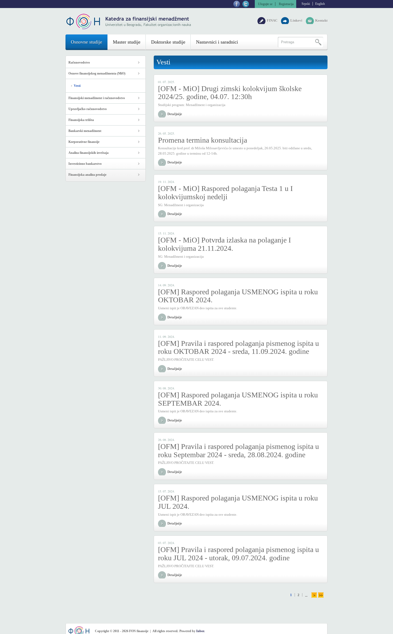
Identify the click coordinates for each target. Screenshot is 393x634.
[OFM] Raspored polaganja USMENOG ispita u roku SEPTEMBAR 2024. (238, 399)
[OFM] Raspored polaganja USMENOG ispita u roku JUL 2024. (238, 502)
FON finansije (129, 21)
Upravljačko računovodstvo (87, 109)
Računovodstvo (79, 62)
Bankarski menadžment (84, 131)
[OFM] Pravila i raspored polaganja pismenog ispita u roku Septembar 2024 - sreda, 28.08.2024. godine (238, 450)
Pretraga (317, 42)
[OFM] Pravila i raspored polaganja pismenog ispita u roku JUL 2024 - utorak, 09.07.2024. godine (238, 553)
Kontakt (321, 20)
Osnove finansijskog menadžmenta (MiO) (96, 73)
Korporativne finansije (83, 142)
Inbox (200, 631)
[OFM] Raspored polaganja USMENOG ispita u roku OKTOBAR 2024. (238, 296)
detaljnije (174, 114)
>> (321, 595)
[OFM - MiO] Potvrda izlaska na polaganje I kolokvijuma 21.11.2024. (224, 244)
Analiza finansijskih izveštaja (88, 153)
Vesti (77, 86)
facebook (236, 4)
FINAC (272, 20)
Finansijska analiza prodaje (87, 175)
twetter (245, 4)
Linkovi (296, 20)
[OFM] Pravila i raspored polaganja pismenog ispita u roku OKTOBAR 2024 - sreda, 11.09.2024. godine (238, 347)
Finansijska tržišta (81, 120)
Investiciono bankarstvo (85, 164)
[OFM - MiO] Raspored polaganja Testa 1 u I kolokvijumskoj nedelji (225, 192)
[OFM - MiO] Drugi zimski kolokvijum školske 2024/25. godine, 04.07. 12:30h (230, 92)
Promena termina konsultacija (202, 140)
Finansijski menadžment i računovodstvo (96, 98)
